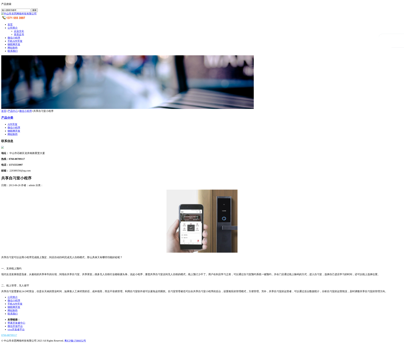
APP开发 (12, 124)
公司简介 (13, 27)
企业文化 (19, 31)
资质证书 (19, 34)
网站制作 (13, 47)
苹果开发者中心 (16, 323)
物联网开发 (14, 44)
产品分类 (7, 117)
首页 (10, 24)
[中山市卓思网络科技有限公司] (19, 13)
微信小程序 (14, 37)
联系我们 (13, 51)
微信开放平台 (15, 326)
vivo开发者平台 (16, 329)
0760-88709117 (9, 335)
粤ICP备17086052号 (75, 340)
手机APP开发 (15, 41)
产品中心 (13, 111)
